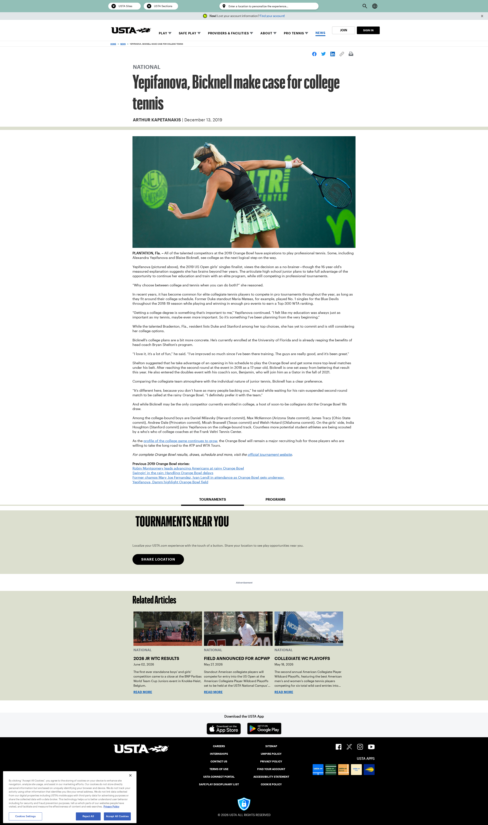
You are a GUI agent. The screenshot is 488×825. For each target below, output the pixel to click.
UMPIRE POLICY (271, 754)
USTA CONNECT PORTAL (219, 777)
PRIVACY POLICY (271, 761)
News (123, 44)
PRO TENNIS (294, 33)
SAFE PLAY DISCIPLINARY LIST (219, 784)
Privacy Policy (111, 806)
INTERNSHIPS (219, 754)
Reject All (88, 816)
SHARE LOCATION (158, 559)
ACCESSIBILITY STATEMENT (271, 777)
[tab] (212, 501)
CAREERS (219, 746)
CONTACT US (218, 761)
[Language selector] (375, 6)
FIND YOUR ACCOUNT (271, 769)
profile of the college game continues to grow (180, 441)
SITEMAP (271, 746)
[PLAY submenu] (170, 33)
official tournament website (270, 455)
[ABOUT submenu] (275, 33)
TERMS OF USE (218, 769)
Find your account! (272, 16)
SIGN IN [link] (368, 30)
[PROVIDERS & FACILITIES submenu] (251, 33)
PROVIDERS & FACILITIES (228, 33)
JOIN (343, 30)
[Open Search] (365, 6)
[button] (482, 16)
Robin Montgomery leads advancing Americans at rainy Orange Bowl (188, 468)
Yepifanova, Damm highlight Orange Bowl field (170, 482)
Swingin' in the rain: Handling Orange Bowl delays (172, 473)
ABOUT (266, 33)
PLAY (163, 33)
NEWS (320, 33)
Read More (142, 692)
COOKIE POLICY (271, 784)
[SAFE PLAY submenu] (199, 33)
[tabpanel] (244, 542)
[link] (314, 54)
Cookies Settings (25, 816)
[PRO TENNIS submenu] (306, 33)
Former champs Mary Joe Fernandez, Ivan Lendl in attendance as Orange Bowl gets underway (208, 477)
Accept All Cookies (117, 816)
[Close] (130, 775)
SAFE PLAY (187, 33)
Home (113, 44)
